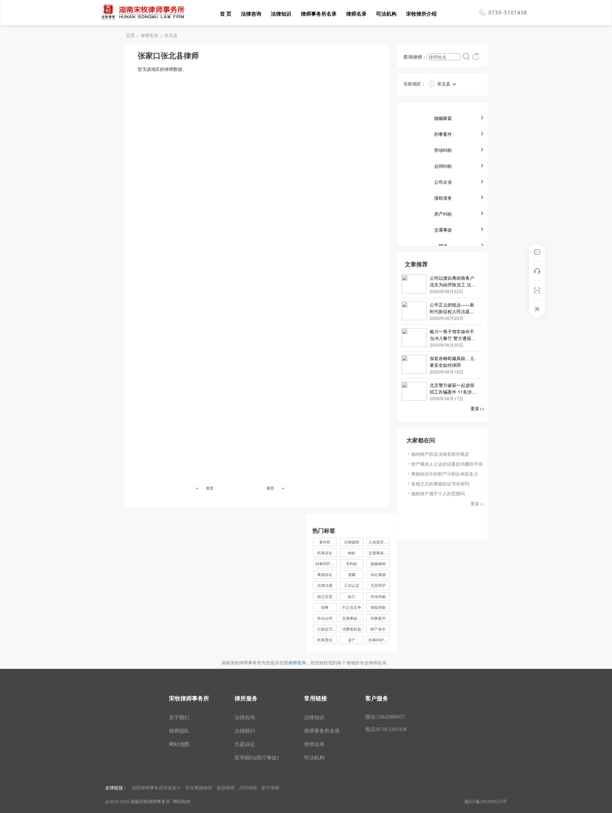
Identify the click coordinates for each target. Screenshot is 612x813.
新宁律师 (270, 787)
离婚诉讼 (324, 574)
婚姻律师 (378, 563)
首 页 (225, 13)
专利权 (351, 563)
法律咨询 (251, 13)
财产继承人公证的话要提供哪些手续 (447, 464)
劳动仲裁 (378, 596)
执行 (351, 596)
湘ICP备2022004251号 (485, 801)
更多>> (477, 408)
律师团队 (179, 731)
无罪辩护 (378, 585)
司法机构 (386, 13)
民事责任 (324, 639)
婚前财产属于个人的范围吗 (438, 493)
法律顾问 (245, 731)
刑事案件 (378, 618)
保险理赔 (378, 607)
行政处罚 (327, 629)
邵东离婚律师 (199, 787)
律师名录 (356, 13)
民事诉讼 (324, 552)
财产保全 (378, 629)
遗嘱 (351, 574)
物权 (351, 552)
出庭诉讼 (245, 744)
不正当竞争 (351, 607)
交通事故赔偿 (352, 618)
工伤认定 (351, 585)
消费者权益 (351, 629)
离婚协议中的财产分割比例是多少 (444, 473)
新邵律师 (226, 787)
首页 (130, 35)
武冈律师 (248, 787)
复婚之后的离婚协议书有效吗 (440, 483)
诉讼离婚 (378, 574)
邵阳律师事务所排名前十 (156, 787)
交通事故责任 (379, 552)
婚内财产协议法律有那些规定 (440, 454)
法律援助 (351, 541)
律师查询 (297, 662)
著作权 (325, 541)
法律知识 (281, 13)
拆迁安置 (324, 596)
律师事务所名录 (319, 13)
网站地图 (179, 744)
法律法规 (324, 585)
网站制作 (182, 801)
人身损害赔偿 (379, 541)
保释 (325, 607)
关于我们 (179, 717)
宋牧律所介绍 (421, 13)
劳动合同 (324, 618)
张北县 (171, 35)
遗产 (351, 639)
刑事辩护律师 (326, 563)
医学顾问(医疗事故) (257, 757)
